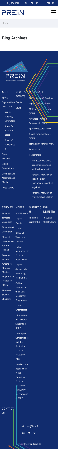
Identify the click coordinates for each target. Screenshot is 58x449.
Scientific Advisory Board (9, 130)
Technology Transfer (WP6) (41, 143)
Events (18, 102)
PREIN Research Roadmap (41, 98)
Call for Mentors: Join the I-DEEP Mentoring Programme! (21, 292)
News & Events (20, 94)
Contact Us (8, 410)
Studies (7, 207)
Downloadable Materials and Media (8, 178)
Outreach (35, 209)
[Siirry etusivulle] (13, 12)
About (6, 92)
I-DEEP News (21, 213)
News (18, 107)
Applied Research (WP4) (40, 128)
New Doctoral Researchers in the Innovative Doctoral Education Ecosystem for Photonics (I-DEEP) (21, 381)
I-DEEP (19, 207)
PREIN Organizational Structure (8, 102)
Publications (34, 149)
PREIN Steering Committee (10, 116)
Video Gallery (8, 187)
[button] (13, 3)
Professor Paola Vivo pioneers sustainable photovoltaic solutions (42, 165)
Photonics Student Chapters (6, 294)
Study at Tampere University (7, 217)
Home (5, 23)
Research (36, 92)
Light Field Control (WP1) (40, 103)
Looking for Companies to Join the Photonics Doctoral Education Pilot (22, 346)
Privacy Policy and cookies (29, 443)
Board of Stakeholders (10, 144)
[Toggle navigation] (53, 12)
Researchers (35, 154)
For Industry (49, 209)
